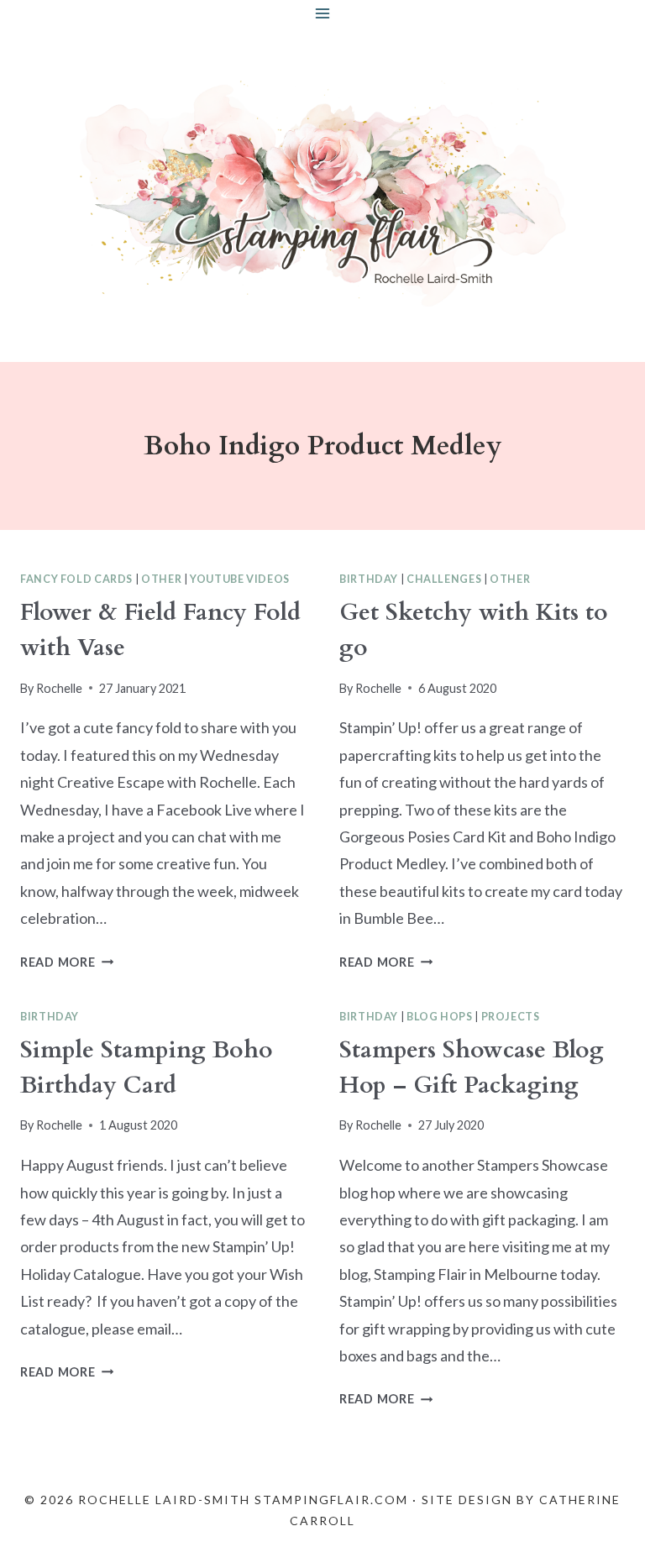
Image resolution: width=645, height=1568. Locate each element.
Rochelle (59, 688)
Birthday (368, 579)
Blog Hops (439, 1016)
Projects (510, 1016)
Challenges (443, 579)
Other (161, 579)
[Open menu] (322, 13)
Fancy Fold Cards (76, 579)
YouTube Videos (240, 579)
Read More (66, 962)
